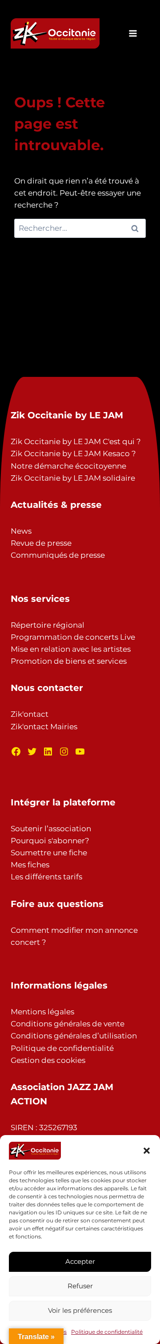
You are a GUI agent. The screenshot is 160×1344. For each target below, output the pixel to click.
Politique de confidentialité (107, 1331)
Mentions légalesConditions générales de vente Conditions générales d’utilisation (74, 1023)
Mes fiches (30, 864)
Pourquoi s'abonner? (50, 840)
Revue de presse (41, 543)
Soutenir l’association (51, 828)
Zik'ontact (29, 714)
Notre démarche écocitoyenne (68, 466)
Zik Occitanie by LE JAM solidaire (73, 478)
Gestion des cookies (48, 1060)
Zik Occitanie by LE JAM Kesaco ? (73, 453)
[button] (146, 1150)
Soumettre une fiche (49, 852)
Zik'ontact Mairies (44, 726)
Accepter (80, 1261)
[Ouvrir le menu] (132, 33)
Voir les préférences (80, 1310)
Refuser (80, 1286)
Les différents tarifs (46, 876)
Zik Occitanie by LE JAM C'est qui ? (76, 441)
